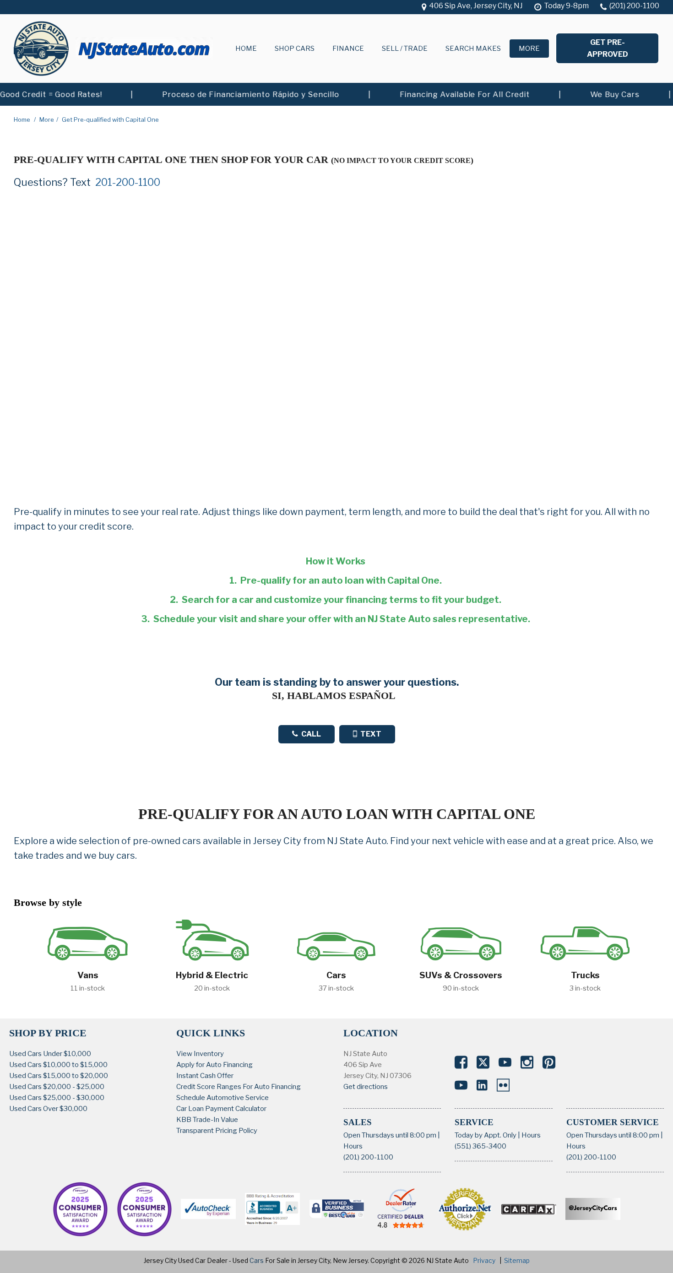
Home (246, 48)
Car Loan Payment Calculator (221, 1109)
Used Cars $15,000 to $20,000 (58, 1076)
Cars (257, 1260)
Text (370, 734)
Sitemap (517, 1260)
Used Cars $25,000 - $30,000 (56, 1098)
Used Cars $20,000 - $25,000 (56, 1087)
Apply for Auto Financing (214, 1065)
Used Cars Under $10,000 (50, 1054)
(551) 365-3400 (480, 1146)
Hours (353, 1146)
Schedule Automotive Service (222, 1098)
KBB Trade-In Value (207, 1120)
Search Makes (473, 48)
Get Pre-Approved (607, 48)
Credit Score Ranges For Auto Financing (238, 1087)
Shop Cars (295, 48)
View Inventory (200, 1054)
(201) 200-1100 (368, 1157)
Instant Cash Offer (204, 1076)
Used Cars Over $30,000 (48, 1109)
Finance (348, 48)
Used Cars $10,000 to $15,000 (58, 1065)
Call (311, 734)
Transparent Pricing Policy (216, 1131)
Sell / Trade (405, 48)
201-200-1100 (127, 182)
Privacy (484, 1260)
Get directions (365, 1087)
